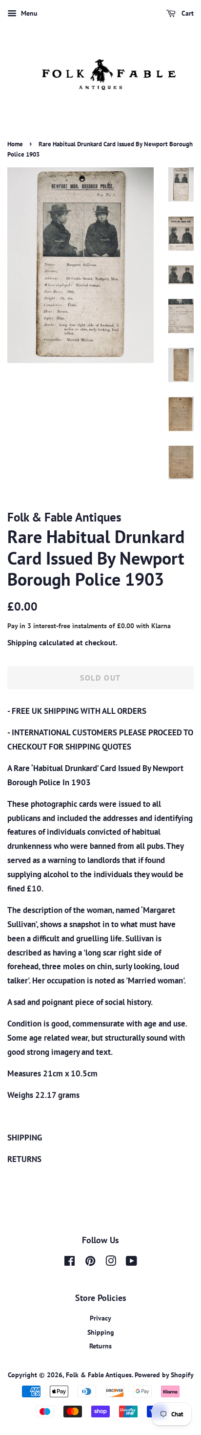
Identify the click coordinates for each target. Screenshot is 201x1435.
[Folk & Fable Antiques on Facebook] (69, 1262)
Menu (28, 13)
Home (15, 144)
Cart (187, 13)
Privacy (100, 1317)
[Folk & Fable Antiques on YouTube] (131, 1262)
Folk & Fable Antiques (99, 1374)
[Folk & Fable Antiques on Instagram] (110, 1262)
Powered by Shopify (164, 1374)
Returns (100, 1345)
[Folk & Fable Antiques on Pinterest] (90, 1262)
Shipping (22, 642)
